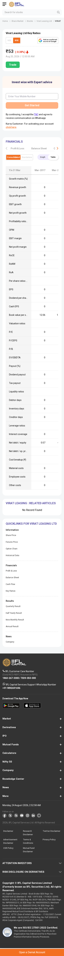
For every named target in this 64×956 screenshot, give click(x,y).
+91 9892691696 (11, 688)
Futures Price (12, 542)
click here (11, 127)
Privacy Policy (49, 840)
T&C (36, 114)
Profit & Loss (17, 148)
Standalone (27, 157)
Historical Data (12, 555)
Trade (12, 64)
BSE (17, 40)
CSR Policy (8, 848)
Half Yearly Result (14, 613)
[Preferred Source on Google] (47, 40)
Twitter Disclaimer (51, 831)
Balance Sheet (39, 148)
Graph (42, 157)
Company (10, 642)
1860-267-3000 (10, 678)
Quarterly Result (13, 606)
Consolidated (13, 157)
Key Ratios (10, 591)
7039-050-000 (28, 678)
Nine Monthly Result (15, 620)
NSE (9, 40)
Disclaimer (8, 831)
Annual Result (12, 626)
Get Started (32, 105)
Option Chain (11, 549)
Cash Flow (10, 584)
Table (53, 157)
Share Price (11, 535)
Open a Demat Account (32, 952)
